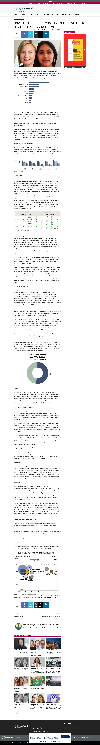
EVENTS (71, 14)
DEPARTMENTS (24, 14)
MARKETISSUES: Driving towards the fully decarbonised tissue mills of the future (21, 670)
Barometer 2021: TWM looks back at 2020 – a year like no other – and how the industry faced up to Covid (50, 617)
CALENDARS (69, 3)
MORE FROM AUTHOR (29, 635)
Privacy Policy (12, 742)
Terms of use (19, 742)
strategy (54, 597)
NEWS (16, 14)
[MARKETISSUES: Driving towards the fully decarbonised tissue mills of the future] (21, 662)
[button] (84, 14)
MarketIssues (33, 597)
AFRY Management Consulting (23, 597)
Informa (50, 1)
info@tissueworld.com (43, 731)
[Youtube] (84, 3)
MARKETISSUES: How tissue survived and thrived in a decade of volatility (21, 706)
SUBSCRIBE (64, 14)
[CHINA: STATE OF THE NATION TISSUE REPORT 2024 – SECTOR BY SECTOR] (37, 681)
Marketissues (21, 19)
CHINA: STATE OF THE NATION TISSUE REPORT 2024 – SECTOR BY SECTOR (37, 688)
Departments (16, 19)
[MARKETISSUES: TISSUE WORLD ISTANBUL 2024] (53, 681)
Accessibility (4, 742)
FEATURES (57, 14)
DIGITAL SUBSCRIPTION (56, 3)
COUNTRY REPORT (35, 14)
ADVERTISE (63, 3)
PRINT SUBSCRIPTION (46, 3)
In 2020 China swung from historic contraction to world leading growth (25, 616)
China (48, 648)
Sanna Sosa (39, 597)
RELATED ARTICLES (18, 635)
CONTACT (75, 3)
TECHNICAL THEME (47, 14)
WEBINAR (77, 14)
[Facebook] (80, 3)
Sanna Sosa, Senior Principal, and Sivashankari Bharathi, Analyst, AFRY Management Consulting (34, 29)
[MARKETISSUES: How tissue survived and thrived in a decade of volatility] (21, 698)
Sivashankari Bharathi (47, 597)
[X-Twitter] (76, 728)
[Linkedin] (82, 3)
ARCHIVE (39, 3)
